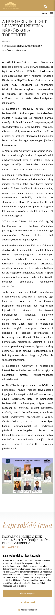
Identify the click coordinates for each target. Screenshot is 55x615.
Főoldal (6, 41)
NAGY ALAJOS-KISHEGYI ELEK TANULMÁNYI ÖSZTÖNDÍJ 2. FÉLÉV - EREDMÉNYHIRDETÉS (26, 540)
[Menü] (51, 13)
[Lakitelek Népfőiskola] (10, 5)
